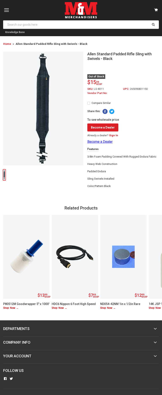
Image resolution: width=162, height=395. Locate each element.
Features (93, 149)
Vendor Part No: (97, 93)
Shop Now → (11, 308)
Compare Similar (101, 103)
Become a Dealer (103, 127)
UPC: (126, 88)
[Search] (153, 24)
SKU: (90, 88)
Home (7, 43)
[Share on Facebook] (105, 111)
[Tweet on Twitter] (111, 111)
